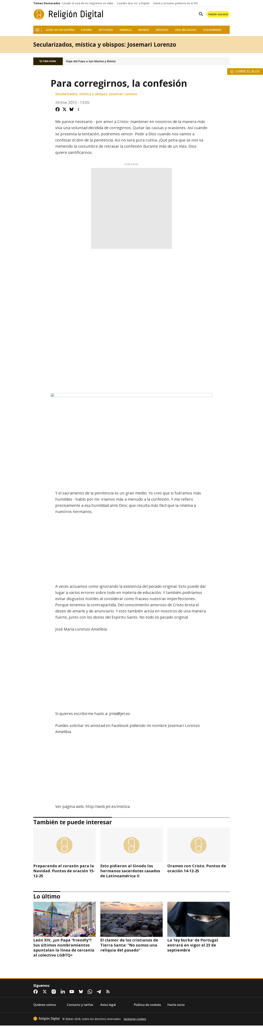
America (126, 30)
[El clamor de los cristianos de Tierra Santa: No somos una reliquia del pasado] (131, 919)
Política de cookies (147, 1005)
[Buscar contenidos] (200, 14)
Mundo (143, 30)
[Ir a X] (45, 991)
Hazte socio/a (218, 14)
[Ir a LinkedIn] (63, 991)
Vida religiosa (185, 30)
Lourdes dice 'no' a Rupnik (133, 3)
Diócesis (162, 30)
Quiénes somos (44, 1005)
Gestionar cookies (135, 1019)
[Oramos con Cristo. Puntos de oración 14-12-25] (198, 845)
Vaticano (106, 30)
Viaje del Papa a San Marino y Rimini (91, 61)
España (86, 30)
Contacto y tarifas (80, 1005)
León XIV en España (60, 30)
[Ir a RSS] (109, 991)
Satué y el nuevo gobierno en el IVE (175, 3)
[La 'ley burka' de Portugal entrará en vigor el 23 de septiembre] (198, 919)
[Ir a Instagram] (54, 991)
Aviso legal (108, 1005)
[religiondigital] (46, 1019)
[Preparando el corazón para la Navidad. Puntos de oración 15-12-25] (64, 845)
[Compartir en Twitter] (64, 109)
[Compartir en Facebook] (57, 109)
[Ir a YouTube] (73, 991)
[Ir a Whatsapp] (91, 991)
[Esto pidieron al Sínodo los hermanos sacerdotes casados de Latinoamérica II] (131, 845)
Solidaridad (212, 30)
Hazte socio (176, 1005)
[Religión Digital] (68, 14)
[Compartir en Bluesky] (71, 109)
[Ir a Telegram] (100, 991)
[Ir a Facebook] (36, 991)
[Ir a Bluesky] (82, 991)
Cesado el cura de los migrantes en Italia (87, 3)
